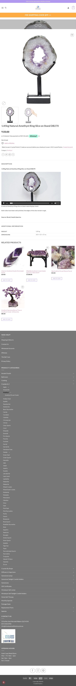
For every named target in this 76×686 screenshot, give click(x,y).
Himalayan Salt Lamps (8, 590)
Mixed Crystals (7, 487)
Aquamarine (6, 404)
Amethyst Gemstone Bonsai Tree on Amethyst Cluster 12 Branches (11, 311)
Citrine (5, 423)
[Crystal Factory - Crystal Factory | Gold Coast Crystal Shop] (38, 7)
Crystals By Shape (7, 568)
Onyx (4, 503)
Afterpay (4, 353)
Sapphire (5, 530)
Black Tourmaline (8, 409)
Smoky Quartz (7, 538)
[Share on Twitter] (6, 154)
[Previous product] (39, 25)
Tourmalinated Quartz (9, 551)
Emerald (5, 433)
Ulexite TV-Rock (7, 559)
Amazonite (6, 390)
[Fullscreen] (58, 203)
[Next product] (36, 25)
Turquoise (6, 556)
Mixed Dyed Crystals (9, 489)
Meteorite (6, 484)
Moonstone (6, 497)
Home (28, 22)
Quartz (5, 516)
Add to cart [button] (7, 280)
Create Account (68, 147)
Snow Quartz (7, 540)
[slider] (29, 203)
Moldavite (6, 492)
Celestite (5, 417)
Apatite (5, 401)
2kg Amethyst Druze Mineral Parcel (61, 271)
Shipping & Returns (7, 340)
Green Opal (6, 455)
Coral (4, 428)
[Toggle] (73, 373)
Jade (4, 463)
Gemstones (5, 583)
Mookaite (6, 495)
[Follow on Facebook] (32, 670)
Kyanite (5, 471)
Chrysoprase (6, 420)
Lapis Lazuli (6, 476)
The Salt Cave (5, 357)
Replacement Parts (7, 607)
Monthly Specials (6, 600)
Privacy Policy (5, 361)
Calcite (5, 412)
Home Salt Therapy (7, 597)
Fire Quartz (6, 436)
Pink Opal (6, 508)
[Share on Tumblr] (13, 154)
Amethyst (47, 22)
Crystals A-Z (39, 22)
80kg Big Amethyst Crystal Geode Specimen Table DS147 (36, 271)
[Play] (4, 203)
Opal (4, 505)
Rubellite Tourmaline (9, 524)
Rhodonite (6, 519)
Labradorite (6, 473)
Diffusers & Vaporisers (8, 572)
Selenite (3, 611)
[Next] (70, 69)
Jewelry (5, 468)
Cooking (4, 380)
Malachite (6, 481)
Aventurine (6, 407)
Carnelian (6, 415)
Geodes (5, 452)
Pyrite (5, 513)
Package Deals (6, 604)
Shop (32, 22)
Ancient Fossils (6, 373)
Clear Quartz (7, 425)
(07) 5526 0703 (6, 624)
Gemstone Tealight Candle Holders (12, 579)
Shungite (5, 535)
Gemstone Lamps (7, 576)
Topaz (4, 548)
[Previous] (5, 69)
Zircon (5, 564)
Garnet (5, 444)
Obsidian (5, 500)
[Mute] (55, 203)
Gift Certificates (6, 586)
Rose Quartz (6, 522)
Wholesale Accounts (7, 348)
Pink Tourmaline (8, 511)
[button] (2, 8)
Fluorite (5, 439)
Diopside (5, 431)
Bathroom (4, 377)
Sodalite (5, 543)
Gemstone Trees (7, 449)
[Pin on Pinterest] (9, 154)
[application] (31, 188)
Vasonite (5, 562)
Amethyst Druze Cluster (12, 395)
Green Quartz (7, 457)
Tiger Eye (5, 546)
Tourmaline (6, 554)
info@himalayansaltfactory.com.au (12, 626)
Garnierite (6, 447)
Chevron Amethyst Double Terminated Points (12, 271)
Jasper (5, 465)
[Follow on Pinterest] (43, 670)
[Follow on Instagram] (37, 670)
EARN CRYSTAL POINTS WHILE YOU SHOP (38, 1)
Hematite (6, 460)
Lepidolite (6, 479)
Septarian (6, 532)
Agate (4, 387)
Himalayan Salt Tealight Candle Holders (13, 593)
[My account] (68, 8)
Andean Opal (7, 399)
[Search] (5, 7)
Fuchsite (5, 441)
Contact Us (5, 344)
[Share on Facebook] (3, 154)
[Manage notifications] (3, 682)
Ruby (4, 527)
